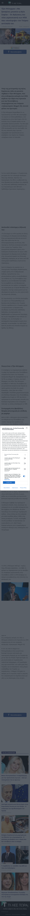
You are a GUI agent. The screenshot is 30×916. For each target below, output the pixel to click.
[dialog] (15, 458)
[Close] (27, 428)
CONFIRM (9, 482)
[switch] (24, 458)
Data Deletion (7, 487)
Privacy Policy (23, 487)
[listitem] (15, 455)
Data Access (15, 487)
